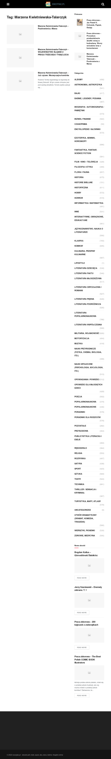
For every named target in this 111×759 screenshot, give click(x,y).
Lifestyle (79, 263)
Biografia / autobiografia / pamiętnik (89, 108)
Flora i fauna (81, 172)
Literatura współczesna (88, 324)
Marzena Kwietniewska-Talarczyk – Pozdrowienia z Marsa (53, 27)
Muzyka (78, 343)
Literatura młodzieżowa (88, 278)
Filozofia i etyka (83, 166)
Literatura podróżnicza (87, 304)
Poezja (78, 396)
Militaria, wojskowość (86, 333)
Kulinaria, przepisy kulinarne (84, 253)
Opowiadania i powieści (86, 379)
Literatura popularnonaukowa (85, 314)
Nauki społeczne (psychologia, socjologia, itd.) (88, 367)
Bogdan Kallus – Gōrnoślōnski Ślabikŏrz (86, 554)
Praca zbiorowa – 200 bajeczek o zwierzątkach (86, 623)
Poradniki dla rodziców (87, 417)
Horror (78, 198)
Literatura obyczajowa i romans (87, 289)
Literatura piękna (84, 299)
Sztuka (78, 473)
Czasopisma (80, 124)
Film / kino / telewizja (86, 161)
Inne (76, 211)
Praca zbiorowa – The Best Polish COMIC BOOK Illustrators (87, 659)
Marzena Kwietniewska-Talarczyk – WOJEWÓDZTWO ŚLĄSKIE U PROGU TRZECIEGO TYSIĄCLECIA (53, 52)
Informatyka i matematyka (88, 203)
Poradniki (79, 412)
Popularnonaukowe (85, 406)
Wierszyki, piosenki (84, 530)
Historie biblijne (83, 182)
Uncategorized (82, 509)
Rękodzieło (80, 448)
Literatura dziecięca (85, 268)
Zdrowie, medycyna (84, 535)
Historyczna (81, 187)
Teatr (77, 479)
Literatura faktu (83, 273)
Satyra (78, 463)
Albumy (78, 79)
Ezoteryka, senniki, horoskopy (84, 139)
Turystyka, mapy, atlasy (87, 501)
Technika (79, 484)
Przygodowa (81, 430)
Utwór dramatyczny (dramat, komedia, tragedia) (85, 518)
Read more (82, 578)
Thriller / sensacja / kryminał (85, 491)
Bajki (77, 93)
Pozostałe (80, 425)
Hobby (77, 192)
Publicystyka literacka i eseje (88, 438)
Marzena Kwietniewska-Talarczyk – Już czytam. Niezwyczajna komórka (53, 74)
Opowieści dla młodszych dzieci (88, 386)
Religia (78, 453)
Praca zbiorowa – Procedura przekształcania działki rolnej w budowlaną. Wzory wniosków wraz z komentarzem (94, 40)
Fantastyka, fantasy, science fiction (85, 151)
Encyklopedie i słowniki (87, 129)
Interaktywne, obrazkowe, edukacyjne (89, 218)
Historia (79, 177)
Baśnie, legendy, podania (87, 98)
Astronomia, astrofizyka (88, 84)
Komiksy (78, 245)
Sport (77, 468)
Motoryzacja (81, 338)
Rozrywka (80, 458)
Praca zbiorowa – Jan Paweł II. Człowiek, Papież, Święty (94, 24)
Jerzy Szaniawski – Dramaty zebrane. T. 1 (88, 588)
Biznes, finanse (82, 118)
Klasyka (78, 240)
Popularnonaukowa (85, 401)
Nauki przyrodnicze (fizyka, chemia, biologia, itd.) (88, 352)
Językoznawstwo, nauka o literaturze (88, 230)
